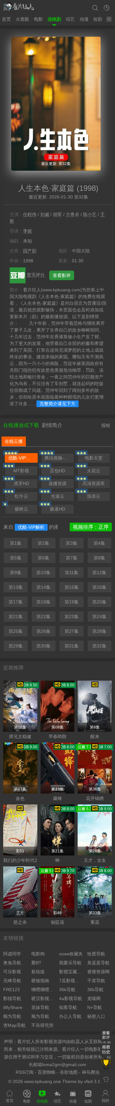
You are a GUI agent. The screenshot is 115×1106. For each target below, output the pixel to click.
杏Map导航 (14, 1025)
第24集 (99, 616)
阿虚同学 (12, 953)
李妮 (27, 231)
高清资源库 (93, 483)
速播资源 (57, 483)
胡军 (57, 214)
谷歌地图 (69, 1072)
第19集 (72, 601)
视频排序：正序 (91, 527)
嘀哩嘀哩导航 (43, 989)
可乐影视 (12, 971)
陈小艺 (89, 214)
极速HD (57, 509)
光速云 (57, 496)
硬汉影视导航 (43, 998)
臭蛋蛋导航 (98, 962)
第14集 (43, 587)
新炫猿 (38, 971)
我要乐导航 (70, 962)
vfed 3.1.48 (95, 1081)
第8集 (99, 557)
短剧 (97, 19)
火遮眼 (22, 19)
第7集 (71, 557)
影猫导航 (12, 998)
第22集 (43, 616)
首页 (6, 19)
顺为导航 (12, 1016)
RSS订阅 (25, 1072)
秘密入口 (96, 1016)
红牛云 (21, 496)
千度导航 (96, 980)
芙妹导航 (40, 1007)
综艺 (70, 19)
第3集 (71, 543)
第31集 (72, 645)
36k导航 (67, 989)
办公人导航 (70, 1016)
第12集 (99, 572)
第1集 (15, 543)
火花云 (93, 470)
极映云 (21, 509)
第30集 (43, 645)
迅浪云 (93, 496)
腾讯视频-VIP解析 (59, 457)
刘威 (44, 214)
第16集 (99, 587)
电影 (38, 19)
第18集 (43, 601)
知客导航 (68, 1007)
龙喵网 (94, 998)
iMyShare (12, 1007)
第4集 (99, 543)
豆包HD (57, 470)
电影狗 (38, 953)
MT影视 (21, 470)
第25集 (16, 631)
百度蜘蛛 (47, 1072)
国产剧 (29, 250)
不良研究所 (42, 1025)
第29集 (16, 645)
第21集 (16, 616)
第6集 (43, 557)
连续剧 (54, 19)
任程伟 (29, 214)
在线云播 (14, 441)
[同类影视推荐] (106, 1065)
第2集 (43, 543)
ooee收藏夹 (71, 953)
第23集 (72, 616)
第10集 (43, 572)
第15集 (72, 587)
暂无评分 (36, 274)
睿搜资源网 (98, 971)
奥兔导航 (12, 962)
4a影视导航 (70, 998)
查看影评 (62, 275)
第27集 (72, 631)
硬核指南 (40, 980)
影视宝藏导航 (71, 971)
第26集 (43, 631)
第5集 (15, 557)
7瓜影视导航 (71, 980)
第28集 (99, 631)
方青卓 (72, 214)
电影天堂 (94, 457)
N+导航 (94, 1007)
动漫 (84, 19)
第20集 (99, 601)
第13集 (16, 587)
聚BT (36, 962)
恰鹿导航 (96, 953)
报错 (105, 425)
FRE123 (11, 989)
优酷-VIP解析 (21, 457)
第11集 (71, 572)
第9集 (15, 572)
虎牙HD (21, 483)
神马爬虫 (91, 1072)
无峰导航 (12, 980)
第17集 (16, 601)
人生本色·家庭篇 (46, 188)
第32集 (99, 645)
